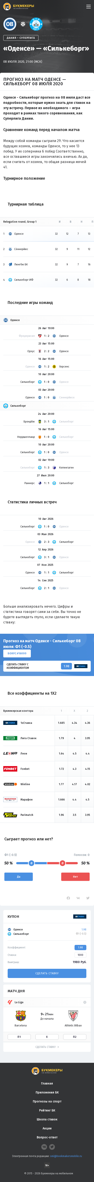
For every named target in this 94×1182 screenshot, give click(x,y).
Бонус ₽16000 (17, 653)
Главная (47, 1083)
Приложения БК (47, 1092)
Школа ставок (47, 1119)
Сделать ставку (47, 973)
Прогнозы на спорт (47, 1101)
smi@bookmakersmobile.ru (66, 1156)
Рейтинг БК (47, 1110)
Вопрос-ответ (47, 1137)
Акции (47, 1128)
